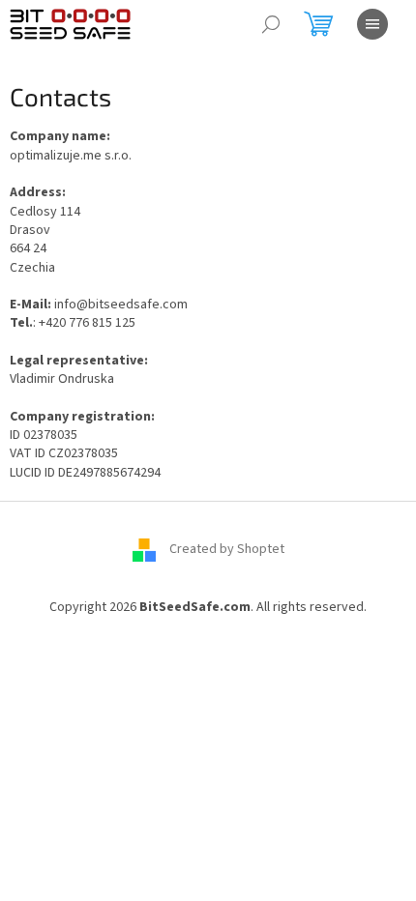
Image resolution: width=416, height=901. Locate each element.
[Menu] (372, 24)
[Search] (271, 24)
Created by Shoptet (226, 549)
